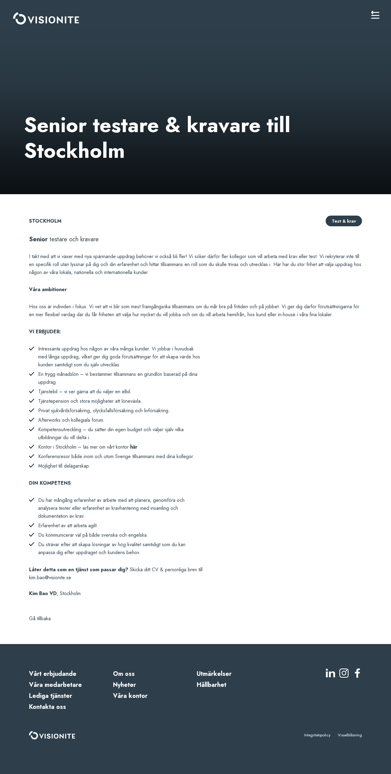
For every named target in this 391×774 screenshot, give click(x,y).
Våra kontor (130, 695)
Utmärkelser (214, 673)
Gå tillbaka (40, 618)
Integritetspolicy (317, 735)
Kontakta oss (47, 706)
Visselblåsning (350, 735)
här (133, 446)
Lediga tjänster (50, 695)
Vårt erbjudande (52, 673)
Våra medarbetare (55, 684)
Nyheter (124, 684)
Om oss (124, 673)
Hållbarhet (211, 684)
